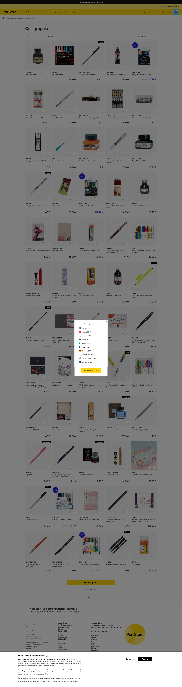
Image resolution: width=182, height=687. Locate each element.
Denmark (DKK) (87, 336)
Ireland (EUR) (86, 343)
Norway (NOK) (86, 332)
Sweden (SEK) (86, 328)
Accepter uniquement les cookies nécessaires (62, 681)
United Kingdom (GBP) (89, 358)
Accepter (145, 659)
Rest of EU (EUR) (87, 362)
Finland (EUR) (86, 339)
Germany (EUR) (87, 351)
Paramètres (130, 659)
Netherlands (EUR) (88, 355)
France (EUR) (86, 347)
